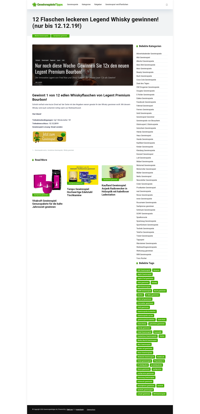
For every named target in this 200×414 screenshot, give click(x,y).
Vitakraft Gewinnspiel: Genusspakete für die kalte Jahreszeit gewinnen (47, 203)
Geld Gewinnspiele (144, 113)
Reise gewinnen (144, 369)
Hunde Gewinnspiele (144, 139)
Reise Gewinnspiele (144, 195)
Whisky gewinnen (69, 150)
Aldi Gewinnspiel (143, 57)
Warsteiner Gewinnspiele (146, 243)
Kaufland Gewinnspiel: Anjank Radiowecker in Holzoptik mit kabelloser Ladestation (115, 190)
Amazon (156, 270)
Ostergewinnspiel (144, 361)
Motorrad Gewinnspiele (145, 165)
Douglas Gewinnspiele (145, 91)
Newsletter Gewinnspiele (146, 180)
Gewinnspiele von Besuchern (148, 121)
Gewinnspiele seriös (41, 150)
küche (162, 336)
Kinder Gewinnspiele (144, 147)
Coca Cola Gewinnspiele (146, 80)
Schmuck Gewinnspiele (145, 210)
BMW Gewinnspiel (144, 291)
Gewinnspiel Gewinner (145, 117)
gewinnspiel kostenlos (146, 319)
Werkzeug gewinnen (144, 251)
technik (160, 386)
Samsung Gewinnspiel (146, 377)
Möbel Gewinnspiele (144, 161)
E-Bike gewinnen (152, 295)
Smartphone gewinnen (146, 386)
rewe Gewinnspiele (144, 199)
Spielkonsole (141, 217)
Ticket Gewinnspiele (144, 236)
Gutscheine (142, 324)
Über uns (70, 409)
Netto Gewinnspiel (143, 176)
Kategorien (86, 4)
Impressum (79, 409)
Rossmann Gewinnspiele (146, 202)
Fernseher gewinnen (145, 303)
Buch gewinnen (160, 291)
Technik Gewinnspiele (145, 228)
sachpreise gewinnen (146, 373)
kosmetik (157, 332)
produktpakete (156, 365)
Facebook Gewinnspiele (146, 102)
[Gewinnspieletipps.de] (47, 4)
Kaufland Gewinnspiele (145, 143)
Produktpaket (143, 365)
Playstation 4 (159, 361)
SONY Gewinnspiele (144, 213)
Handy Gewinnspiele (144, 132)
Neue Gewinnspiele (145, 352)
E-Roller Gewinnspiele (145, 95)
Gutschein (161, 319)
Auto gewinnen (143, 282)
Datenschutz (91, 409)
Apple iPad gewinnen (145, 278)
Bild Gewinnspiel (144, 287)
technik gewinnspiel (145, 390)
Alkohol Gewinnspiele (41, 36)
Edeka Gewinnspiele (144, 98)
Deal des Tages (142, 83)
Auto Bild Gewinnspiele (145, 65)
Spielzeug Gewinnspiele (146, 221)
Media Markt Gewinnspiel (147, 340)
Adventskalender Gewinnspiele (149, 54)
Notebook (160, 357)
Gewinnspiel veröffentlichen (116, 4)
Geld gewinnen (143, 307)
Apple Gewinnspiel (145, 274)
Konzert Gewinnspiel (144, 154)
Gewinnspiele (72, 4)
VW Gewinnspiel (159, 394)
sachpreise (157, 369)
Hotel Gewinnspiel (144, 332)
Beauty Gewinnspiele (144, 72)
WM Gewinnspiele (143, 254)
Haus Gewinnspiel (143, 135)
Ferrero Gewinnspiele (145, 109)
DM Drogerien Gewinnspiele (147, 87)
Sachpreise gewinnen (60, 36)
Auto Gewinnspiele (144, 68)
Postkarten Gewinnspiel (146, 188)
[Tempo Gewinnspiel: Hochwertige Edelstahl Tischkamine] (82, 175)
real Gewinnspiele (143, 191)
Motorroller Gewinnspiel (146, 169)
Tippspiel (140, 240)
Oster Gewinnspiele (144, 184)
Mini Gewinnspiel (144, 344)
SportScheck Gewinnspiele (147, 225)
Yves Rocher (141, 258)
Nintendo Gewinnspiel (146, 357)
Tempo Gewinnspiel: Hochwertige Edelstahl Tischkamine (79, 192)
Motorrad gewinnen (145, 348)
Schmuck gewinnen (145, 381)
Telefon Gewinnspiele (145, 232)
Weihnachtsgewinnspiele (146, 247)
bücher (140, 295)
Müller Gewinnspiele (144, 173)
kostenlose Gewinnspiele (55, 150)
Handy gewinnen (144, 328)
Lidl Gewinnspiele (143, 158)
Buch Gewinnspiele (144, 76)
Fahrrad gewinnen (144, 299)
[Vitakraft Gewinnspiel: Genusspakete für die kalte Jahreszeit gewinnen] (48, 180)
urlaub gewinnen (144, 394)
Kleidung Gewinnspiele (145, 150)
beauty (154, 282)
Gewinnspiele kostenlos (147, 311)
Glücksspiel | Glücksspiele (147, 124)
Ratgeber (98, 4)
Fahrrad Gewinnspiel (144, 106)
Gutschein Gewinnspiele (146, 128)
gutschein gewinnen (157, 324)
